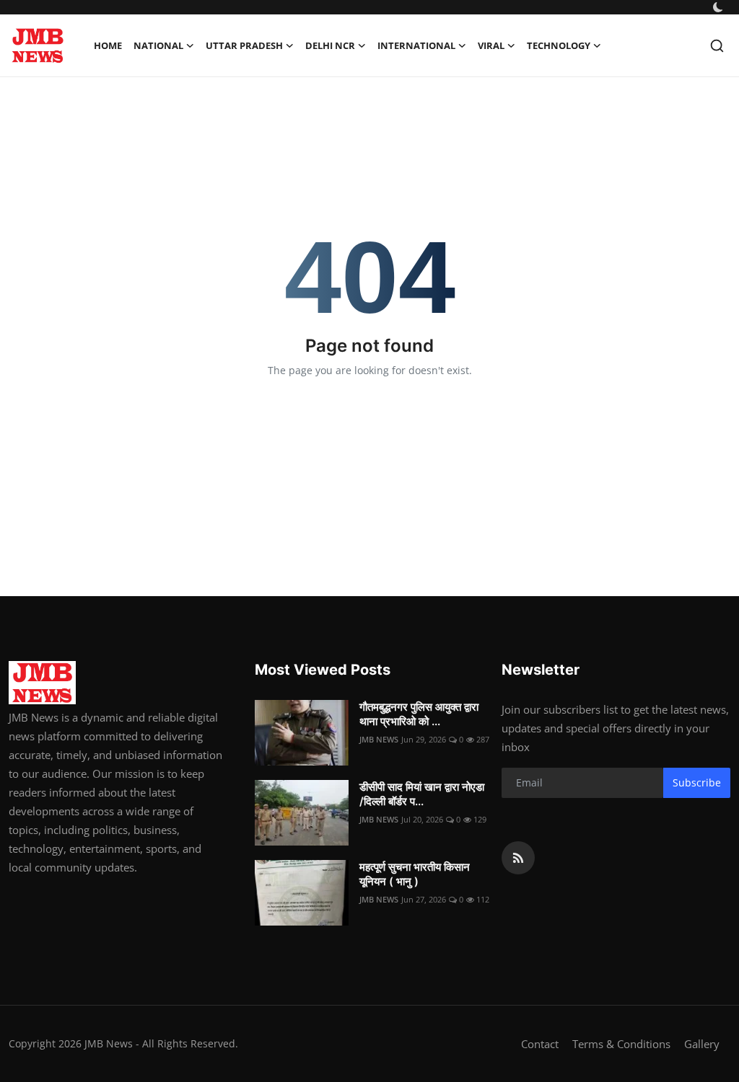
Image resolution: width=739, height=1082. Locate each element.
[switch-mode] (718, 7)
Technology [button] (558, 45)
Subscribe (697, 782)
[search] (717, 45)
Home (108, 45)
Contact (540, 1044)
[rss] (518, 857)
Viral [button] (491, 45)
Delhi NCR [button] (330, 45)
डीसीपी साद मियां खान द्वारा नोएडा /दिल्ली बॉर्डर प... (421, 794)
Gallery (702, 1044)
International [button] (416, 45)
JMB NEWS (378, 739)
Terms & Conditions (621, 1044)
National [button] (158, 45)
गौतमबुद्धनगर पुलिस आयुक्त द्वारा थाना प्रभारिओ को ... (418, 714)
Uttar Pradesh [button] (244, 45)
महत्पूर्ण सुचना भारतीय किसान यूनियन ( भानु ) (414, 874)
